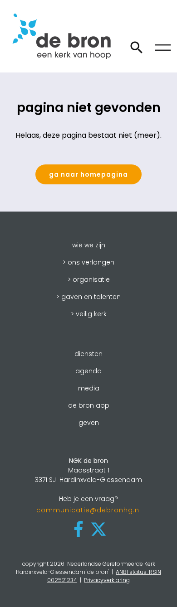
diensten (88, 353)
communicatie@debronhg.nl (88, 510)
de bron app (88, 405)
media (88, 388)
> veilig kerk (89, 313)
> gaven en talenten (88, 296)
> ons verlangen (88, 262)
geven (89, 422)
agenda (88, 371)
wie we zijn (88, 245)
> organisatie (89, 279)
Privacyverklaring (107, 580)
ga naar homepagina (88, 174)
